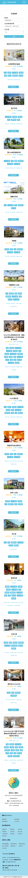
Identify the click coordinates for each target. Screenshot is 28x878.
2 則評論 (19, 400)
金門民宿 (20, 833)
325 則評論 (20, 154)
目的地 (6, 18)
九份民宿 (12, 831)
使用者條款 (16, 819)
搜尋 (14, 36)
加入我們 (4, 848)
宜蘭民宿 (4, 829)
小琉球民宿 (4, 833)
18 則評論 (19, 447)
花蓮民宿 (12, 829)
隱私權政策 (4, 821)
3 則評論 (19, 636)
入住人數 (6, 29)
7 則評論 (19, 686)
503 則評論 (20, 341)
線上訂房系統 (5, 846)
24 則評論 (19, 738)
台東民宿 (20, 829)
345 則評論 (20, 66)
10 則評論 (19, 110)
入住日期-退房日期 (9, 23)
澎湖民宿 (4, 831)
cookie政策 (16, 821)
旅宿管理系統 (13, 843)
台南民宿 (12, 833)
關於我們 (4, 819)
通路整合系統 (22, 843)
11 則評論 (19, 287)
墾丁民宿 (20, 831)
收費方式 (21, 846)
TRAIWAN (9, 876)
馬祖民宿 (4, 836)
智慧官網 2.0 (13, 846)
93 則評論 (19, 199)
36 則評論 (19, 536)
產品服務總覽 (5, 843)
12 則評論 (19, 243)
